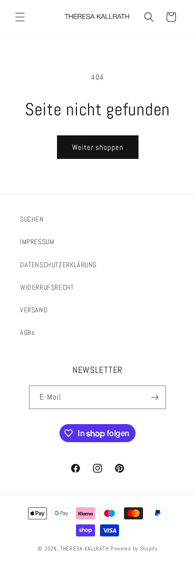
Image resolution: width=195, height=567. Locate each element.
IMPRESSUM (37, 241)
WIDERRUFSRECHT (47, 287)
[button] (20, 17)
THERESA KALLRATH (85, 548)
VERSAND (34, 309)
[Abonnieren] (155, 397)
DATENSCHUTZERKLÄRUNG (58, 264)
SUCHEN (32, 219)
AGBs (27, 332)
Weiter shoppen (98, 147)
